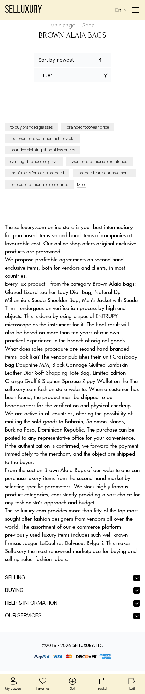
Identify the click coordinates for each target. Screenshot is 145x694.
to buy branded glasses (31, 127)
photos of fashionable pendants (39, 184)
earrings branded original (34, 161)
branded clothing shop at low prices (42, 150)
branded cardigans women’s (104, 173)
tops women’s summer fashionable (42, 138)
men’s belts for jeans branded (37, 173)
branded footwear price (88, 127)
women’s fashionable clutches (99, 161)
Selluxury (23, 10)
